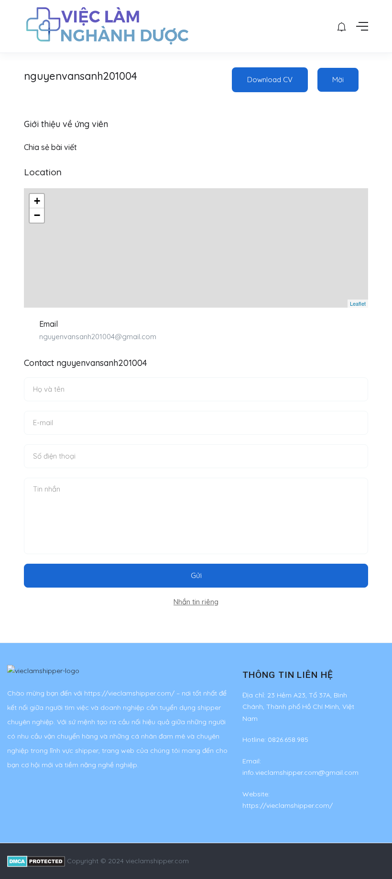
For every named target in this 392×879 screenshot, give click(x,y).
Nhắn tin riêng (196, 601)
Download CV (270, 79)
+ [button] (37, 201)
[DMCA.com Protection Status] (36, 861)
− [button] (37, 215)
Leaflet (358, 303)
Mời (338, 79)
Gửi (196, 575)
